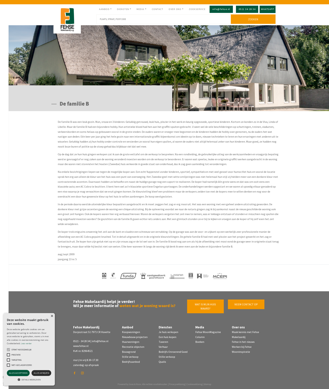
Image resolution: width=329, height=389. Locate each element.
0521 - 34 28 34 (81, 341)
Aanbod (104, 9)
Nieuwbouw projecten (135, 337)
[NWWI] (177, 276)
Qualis (162, 361)
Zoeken (253, 19)
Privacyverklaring (177, 384)
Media (140, 9)
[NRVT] (191, 276)
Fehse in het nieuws (243, 341)
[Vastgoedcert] (153, 276)
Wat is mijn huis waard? (205, 306)
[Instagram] (83, 374)
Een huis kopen (167, 337)
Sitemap (207, 384)
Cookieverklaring (194, 384)
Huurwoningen (130, 341)
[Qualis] (113, 276)
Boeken (199, 341)
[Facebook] (75, 374)
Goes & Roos (135, 384)
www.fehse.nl (81, 346)
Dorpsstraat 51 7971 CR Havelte (91, 332)
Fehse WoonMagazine (208, 332)
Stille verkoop (130, 356)
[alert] (29, 349)
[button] (8, 349)
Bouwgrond (129, 351)
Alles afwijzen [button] (41, 373)
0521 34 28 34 (247, 9)
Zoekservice (197, 9)
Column (200, 337)
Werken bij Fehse (242, 346)
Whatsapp (267, 9)
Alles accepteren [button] (18, 373)
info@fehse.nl (221, 9)
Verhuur (163, 346)
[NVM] (104, 276)
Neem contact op (246, 304)
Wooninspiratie (241, 351)
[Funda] (128, 276)
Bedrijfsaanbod (131, 361)
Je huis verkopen (168, 332)
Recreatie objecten (133, 346)
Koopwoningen (131, 332)
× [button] (52, 316)
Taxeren (163, 341)
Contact (157, 9)
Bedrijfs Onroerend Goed (173, 351)
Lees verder (26, 343)
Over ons (175, 9)
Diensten (123, 9)
